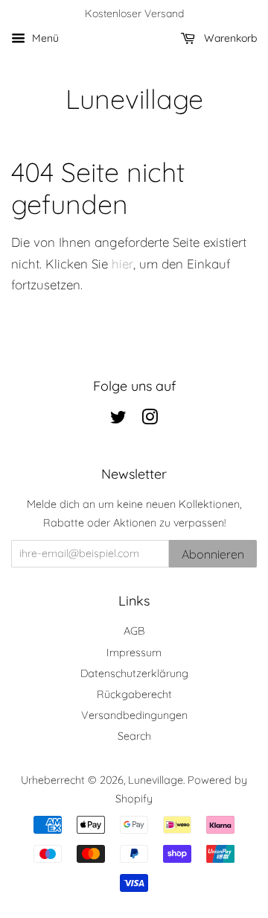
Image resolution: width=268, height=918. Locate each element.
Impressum (134, 652)
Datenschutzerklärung (134, 673)
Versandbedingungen (134, 715)
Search (134, 736)
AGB (134, 631)
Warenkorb (229, 38)
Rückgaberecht (134, 694)
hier (122, 263)
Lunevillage (134, 99)
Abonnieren (213, 554)
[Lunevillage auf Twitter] (118, 420)
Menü (44, 38)
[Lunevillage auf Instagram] (149, 420)
